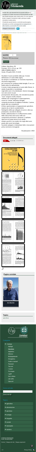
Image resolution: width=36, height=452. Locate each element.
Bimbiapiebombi (12, 356)
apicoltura (6, 318)
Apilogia (10, 346)
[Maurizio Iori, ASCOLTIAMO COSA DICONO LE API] (6, 42)
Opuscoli (10, 381)
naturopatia (9, 426)
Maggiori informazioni (9, 28)
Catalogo (9, 344)
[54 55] (13, 207)
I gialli (10, 374)
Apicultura (11, 349)
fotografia (9, 418)
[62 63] (13, 231)
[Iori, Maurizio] (10, 288)
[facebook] (32, 446)
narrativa (9, 429)
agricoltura (9, 403)
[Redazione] (34, 449)
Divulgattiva (11, 359)
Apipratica (11, 351)
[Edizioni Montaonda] (12, 5)
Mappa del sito (10, 442)
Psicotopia (11, 371)
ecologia (8, 414)
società (8, 422)
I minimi (10, 369)
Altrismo (10, 354)
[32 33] (13, 183)
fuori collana (11, 376)
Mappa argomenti (20, 442)
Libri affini (11, 379)
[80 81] (13, 255)
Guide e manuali (13, 361)
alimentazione (10, 407)
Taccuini (10, 366)
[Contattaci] (18, 332)
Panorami (11, 364)
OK (18, 28)
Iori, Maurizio (10, 303)
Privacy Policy (28, 449)
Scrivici (3, 442)
